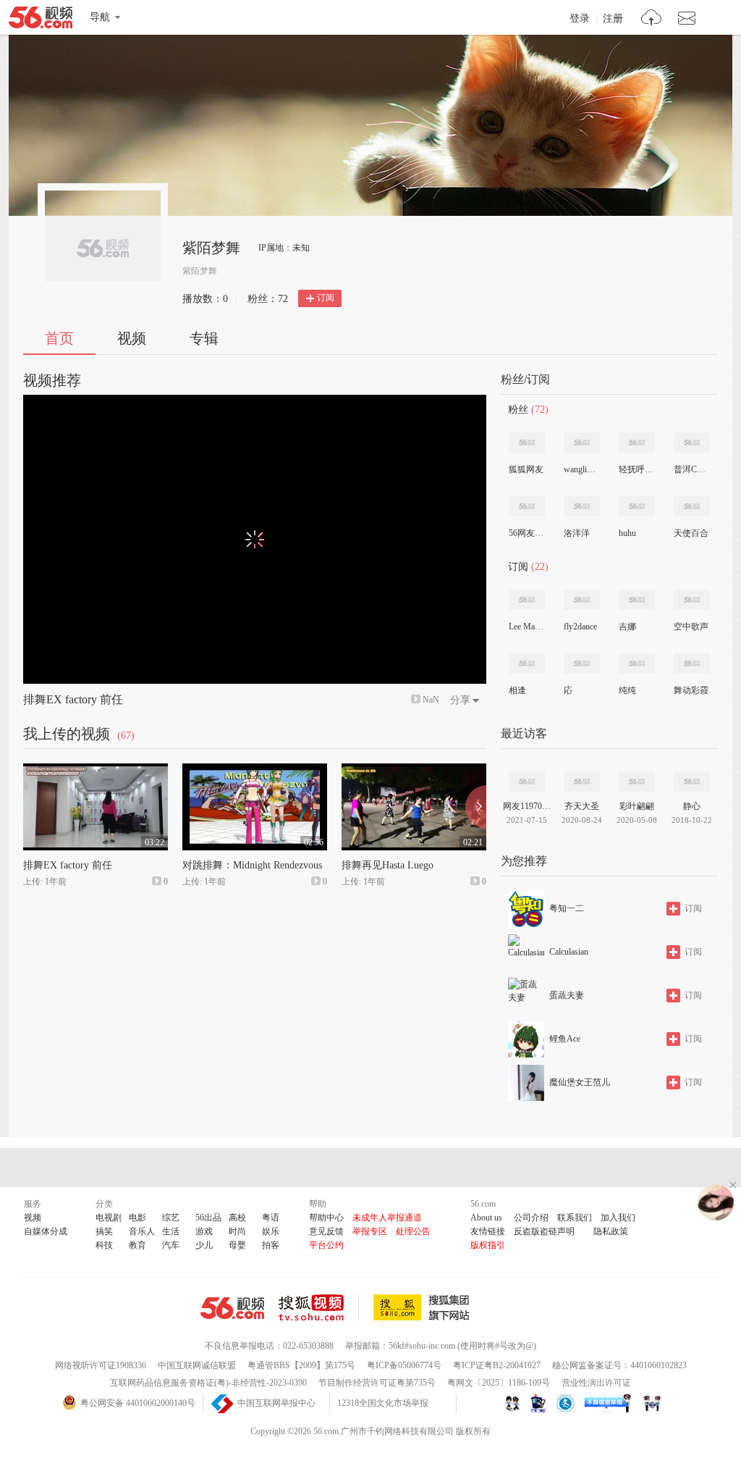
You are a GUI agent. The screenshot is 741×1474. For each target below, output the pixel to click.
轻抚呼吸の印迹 (636, 469)
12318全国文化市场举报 (382, 1403)
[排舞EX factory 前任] (95, 770)
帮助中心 (326, 1218)
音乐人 (142, 1231)
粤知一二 (566, 908)
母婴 (237, 1245)
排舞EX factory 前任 (73, 699)
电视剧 (109, 1218)
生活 (170, 1231)
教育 (137, 1245)
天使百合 (691, 533)
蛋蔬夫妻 (566, 995)
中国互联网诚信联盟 (197, 1365)
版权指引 (487, 1245)
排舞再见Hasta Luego (387, 865)
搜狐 (424, 1307)
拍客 (270, 1245)
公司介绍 (531, 1218)
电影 (137, 1218)
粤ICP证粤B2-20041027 (497, 1365)
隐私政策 (610, 1231)
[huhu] (637, 506)
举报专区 (369, 1231)
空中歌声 (691, 626)
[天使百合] (692, 506)
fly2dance (580, 626)
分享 (460, 700)
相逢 (517, 690)
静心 (691, 806)
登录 (579, 19)
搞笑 (104, 1231)
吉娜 (627, 626)
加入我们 (618, 1218)
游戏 (204, 1231)
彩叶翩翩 (636, 806)
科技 (104, 1245)
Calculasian (568, 952)
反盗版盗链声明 (544, 1231)
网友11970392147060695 (527, 806)
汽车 (170, 1245)
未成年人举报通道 (387, 1218)
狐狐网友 (526, 469)
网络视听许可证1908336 (100, 1365)
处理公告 (413, 1231)
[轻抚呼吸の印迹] (637, 442)
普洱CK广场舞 (691, 469)
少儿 (204, 1245)
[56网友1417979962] (527, 506)
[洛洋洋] (582, 506)
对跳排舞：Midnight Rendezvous (252, 865)
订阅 (325, 298)
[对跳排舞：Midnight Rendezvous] (254, 770)
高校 (237, 1218)
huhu (627, 533)
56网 (232, 1308)
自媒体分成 (45, 1231)
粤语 (270, 1218)
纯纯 (627, 690)
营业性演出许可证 (596, 1383)
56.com (40, 20)
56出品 (208, 1218)
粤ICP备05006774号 (404, 1365)
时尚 (237, 1231)
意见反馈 (326, 1231)
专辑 (204, 338)
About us (486, 1218)
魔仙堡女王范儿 (579, 1082)
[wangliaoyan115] (582, 442)
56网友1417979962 (526, 533)
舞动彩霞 (691, 690)
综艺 (170, 1218)
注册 (613, 19)
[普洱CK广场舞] (692, 442)
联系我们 (574, 1218)
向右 (475, 807)
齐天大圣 (581, 806)
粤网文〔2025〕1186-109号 (498, 1383)
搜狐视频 (319, 1307)
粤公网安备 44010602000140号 (137, 1403)
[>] (651, 19)
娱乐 (270, 1231)
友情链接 (487, 1231)
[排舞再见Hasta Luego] (414, 770)
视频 (131, 338)
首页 (59, 338)
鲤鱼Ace (564, 1039)
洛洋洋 (577, 533)
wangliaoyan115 (581, 469)
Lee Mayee (526, 626)
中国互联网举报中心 (276, 1403)
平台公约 (326, 1245)
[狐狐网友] (527, 442)
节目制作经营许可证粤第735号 (377, 1383)
